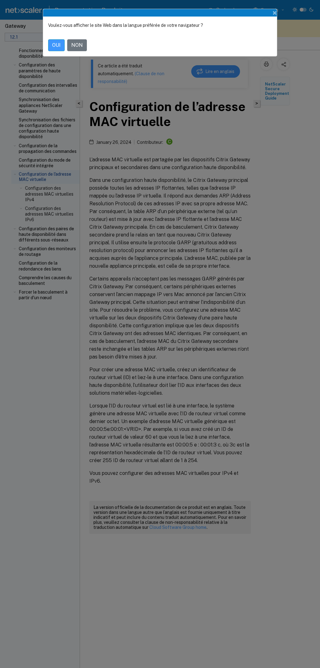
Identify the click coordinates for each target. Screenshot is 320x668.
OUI (56, 45)
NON (77, 45)
